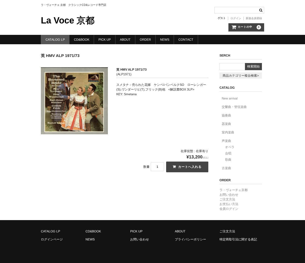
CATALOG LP (55, 39)
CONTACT (185, 39)
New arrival (230, 98)
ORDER (145, 39)
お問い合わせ (228, 194)
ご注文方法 (227, 199)
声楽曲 (226, 141)
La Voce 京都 (67, 20)
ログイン (235, 18)
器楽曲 (226, 124)
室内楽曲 (228, 132)
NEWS (164, 39)
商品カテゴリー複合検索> (241, 75)
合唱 (228, 153)
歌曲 (228, 159)
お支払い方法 (228, 204)
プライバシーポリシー (190, 239)
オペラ (229, 147)
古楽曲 (226, 168)
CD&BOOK (81, 39)
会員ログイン (228, 208)
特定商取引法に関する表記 (238, 239)
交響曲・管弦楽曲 (234, 107)
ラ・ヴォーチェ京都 (233, 190)
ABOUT (125, 39)
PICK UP (104, 39)
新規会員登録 (254, 18)
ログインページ (52, 239)
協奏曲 (226, 115)
